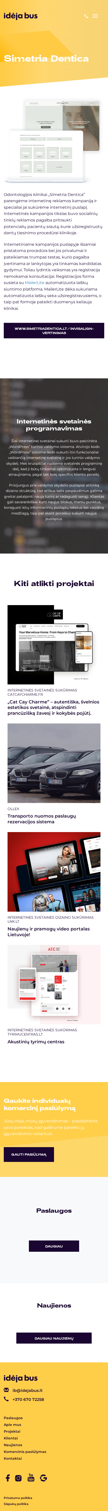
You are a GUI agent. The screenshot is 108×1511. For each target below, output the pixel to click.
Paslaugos (13, 1418)
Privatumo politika (18, 1498)
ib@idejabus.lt (28, 1390)
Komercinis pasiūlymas (25, 1451)
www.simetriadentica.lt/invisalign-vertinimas (54, 331)
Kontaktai (13, 1458)
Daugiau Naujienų (54, 1338)
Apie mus (12, 1424)
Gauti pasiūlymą (28, 1154)
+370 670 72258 (28, 1399)
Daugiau (54, 1246)
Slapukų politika (16, 1504)
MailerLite (34, 282)
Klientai (11, 1438)
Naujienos (13, 1445)
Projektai (12, 1431)
